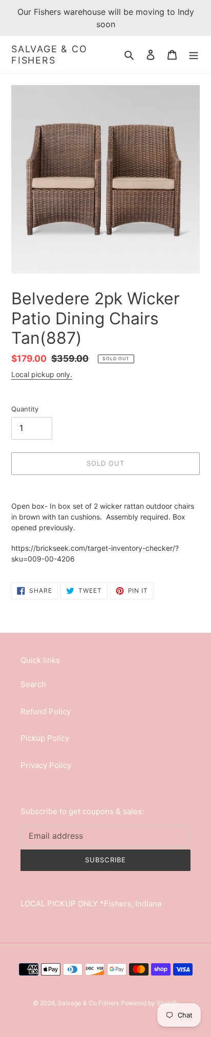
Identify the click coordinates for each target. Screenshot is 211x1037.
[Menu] (193, 55)
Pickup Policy (44, 738)
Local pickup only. (41, 374)
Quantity (24, 409)
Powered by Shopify (150, 1003)
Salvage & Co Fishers (49, 55)
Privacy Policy (45, 765)
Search (33, 684)
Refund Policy (45, 711)
